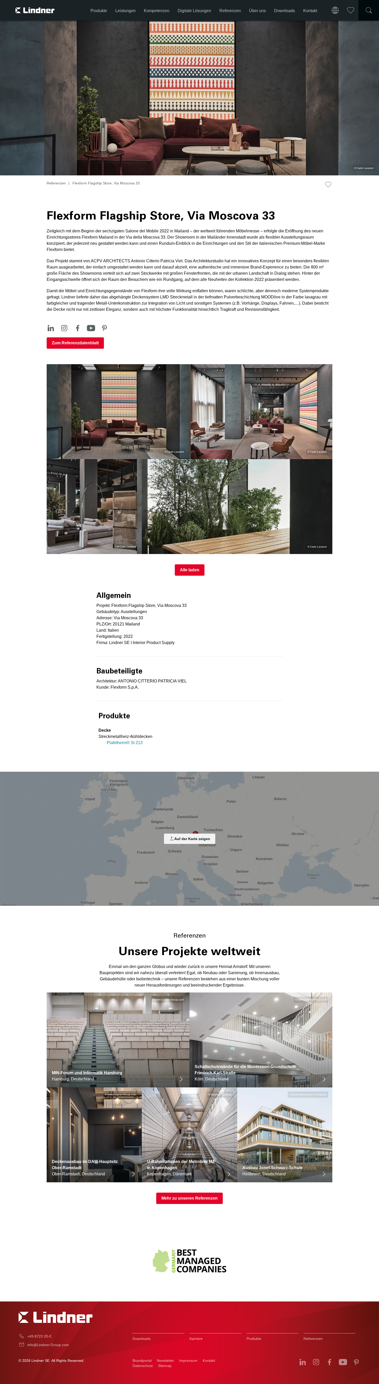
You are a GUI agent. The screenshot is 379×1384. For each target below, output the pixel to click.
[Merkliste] (350, 10)
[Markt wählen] (335, 10)
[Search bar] (368, 10)
